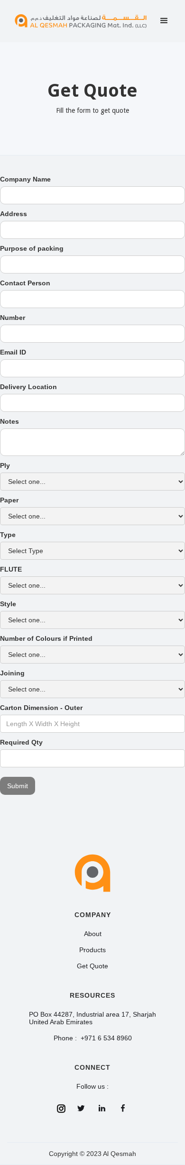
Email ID (13, 352)
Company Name (25, 179)
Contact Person (25, 283)
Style (8, 604)
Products (92, 950)
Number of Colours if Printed (46, 638)
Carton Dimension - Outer (41, 707)
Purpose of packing (32, 248)
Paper (9, 500)
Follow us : (92, 1086)
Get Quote (92, 966)
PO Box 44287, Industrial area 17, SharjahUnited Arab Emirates (92, 1018)
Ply (5, 465)
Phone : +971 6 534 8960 (93, 1038)
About (93, 933)
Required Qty (21, 742)
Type (8, 534)
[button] (164, 20)
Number (12, 317)
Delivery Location (28, 387)
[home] (80, 21)
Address (13, 214)
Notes (9, 421)
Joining (12, 673)
